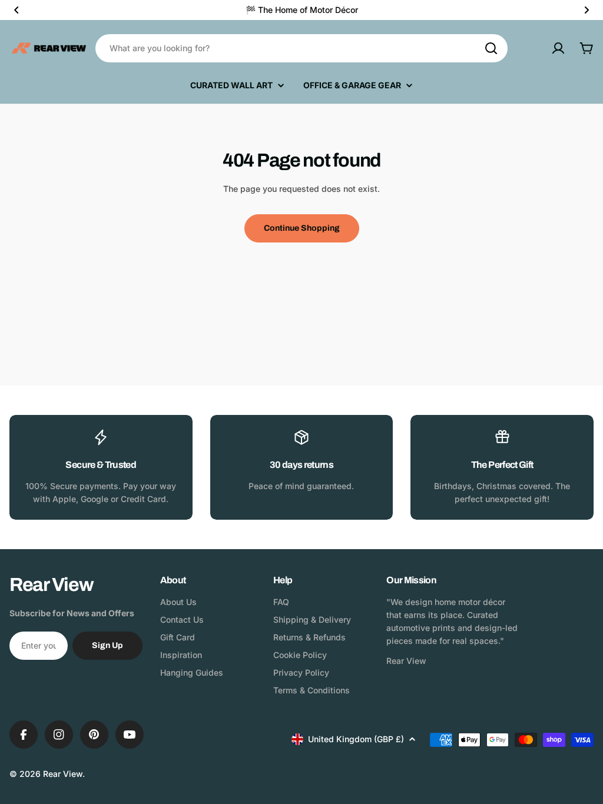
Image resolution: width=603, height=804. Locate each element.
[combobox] (301, 48)
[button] (16, 10)
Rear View (62, 774)
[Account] (558, 48)
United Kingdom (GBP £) (356, 739)
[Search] (491, 48)
